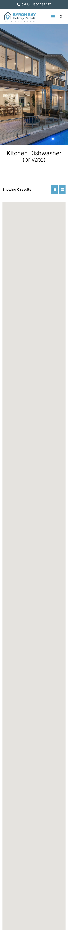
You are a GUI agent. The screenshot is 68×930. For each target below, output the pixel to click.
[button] (52, 16)
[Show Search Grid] (62, 189)
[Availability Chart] (54, 189)
